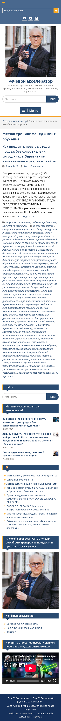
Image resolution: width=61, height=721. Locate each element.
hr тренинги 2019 (44, 242)
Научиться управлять (18, 222)
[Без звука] (49, 680)
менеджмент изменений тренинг (38, 266)
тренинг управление (13, 307)
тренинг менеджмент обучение (37, 300)
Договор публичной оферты (22, 623)
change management (43, 225)
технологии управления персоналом (22, 283)
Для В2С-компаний (43, 698)
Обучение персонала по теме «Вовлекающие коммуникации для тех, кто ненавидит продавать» (32, 524)
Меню (33, 110)
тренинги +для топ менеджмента (35, 321)
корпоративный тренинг (32, 256)
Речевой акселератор (30, 81)
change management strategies (27, 232)
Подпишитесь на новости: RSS (28, 467)
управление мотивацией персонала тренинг (26, 355)
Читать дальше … (27, 216)
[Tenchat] (36, 18)
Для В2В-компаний (18, 698)
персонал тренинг (23, 277)
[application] (30, 668)
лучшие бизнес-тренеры (35, 263)
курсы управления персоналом (30, 259)
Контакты (12, 631)
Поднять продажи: (14, 10)
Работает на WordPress (21, 713)
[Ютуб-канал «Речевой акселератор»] (24, 18)
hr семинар (28, 242)
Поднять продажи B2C (14, 225)
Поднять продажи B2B (44, 222)
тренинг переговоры (13, 304)
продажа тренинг (44, 277)
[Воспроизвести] (6, 680)
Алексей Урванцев (33, 166)
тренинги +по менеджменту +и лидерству (25, 324)
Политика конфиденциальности (24, 627)
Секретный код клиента (20, 479)
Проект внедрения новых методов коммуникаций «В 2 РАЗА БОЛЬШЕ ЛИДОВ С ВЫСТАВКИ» (31, 499)
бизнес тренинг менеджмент (36, 249)
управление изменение (27, 338)
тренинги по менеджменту (17, 328)
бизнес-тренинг (28, 253)
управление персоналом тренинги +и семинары (28, 365)
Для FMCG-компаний (30, 702)
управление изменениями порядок (20, 348)
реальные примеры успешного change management (29, 280)
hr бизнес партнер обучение (39, 239)
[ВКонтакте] (30, 18)
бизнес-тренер (10, 253)
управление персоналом (15, 359)
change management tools (38, 236)
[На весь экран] (54, 680)
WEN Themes (34, 716)
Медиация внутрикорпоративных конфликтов (32, 475)
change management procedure (18, 229)
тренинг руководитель (39, 304)
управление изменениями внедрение (36, 345)
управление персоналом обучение (28, 362)
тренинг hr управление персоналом (21, 290)
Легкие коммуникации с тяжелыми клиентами (32, 483)
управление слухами (13, 369)
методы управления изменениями (20, 270)
